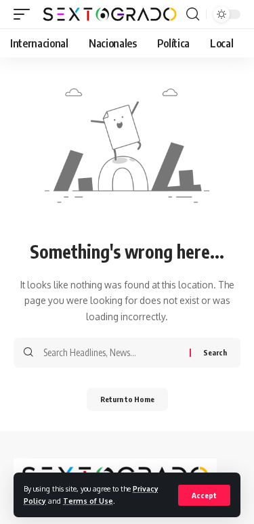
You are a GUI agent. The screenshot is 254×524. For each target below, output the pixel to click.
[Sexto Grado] (110, 13)
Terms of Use (88, 500)
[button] (204, 495)
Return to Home (127, 399)
